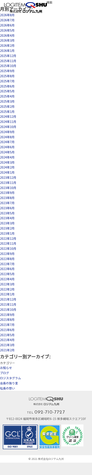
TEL (46, 412)
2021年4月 (7, 340)
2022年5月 (7, 274)
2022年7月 (7, 264)
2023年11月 (8, 182)
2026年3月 (7, 40)
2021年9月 (7, 314)
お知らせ (6, 368)
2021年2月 (7, 350)
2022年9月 (7, 253)
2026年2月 (7, 45)
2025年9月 (7, 71)
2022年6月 (7, 269)
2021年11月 (8, 304)
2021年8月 (7, 319)
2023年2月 (7, 228)
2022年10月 (8, 248)
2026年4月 (7, 35)
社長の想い (7, 388)
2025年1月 (7, 111)
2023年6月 (7, 208)
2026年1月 (7, 50)
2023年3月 (7, 223)
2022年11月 (8, 243)
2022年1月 (7, 294)
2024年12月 (8, 116)
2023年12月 (8, 177)
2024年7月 (7, 142)
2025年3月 (7, 101)
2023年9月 (7, 192)
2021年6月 (7, 330)
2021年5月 (7, 335)
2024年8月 (7, 137)
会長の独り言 (9, 383)
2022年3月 (7, 284)
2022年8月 (7, 259)
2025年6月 (7, 86)
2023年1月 (7, 233)
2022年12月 (8, 238)
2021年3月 (7, 345)
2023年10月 (8, 188)
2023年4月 (7, 218)
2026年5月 (7, 30)
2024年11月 (8, 121)
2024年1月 (7, 172)
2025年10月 (8, 66)
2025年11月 (8, 61)
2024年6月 (7, 147)
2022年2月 (7, 289)
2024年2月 (7, 167)
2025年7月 (7, 81)
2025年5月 (7, 91)
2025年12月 (8, 56)
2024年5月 (7, 152)
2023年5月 (7, 213)
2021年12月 (8, 299)
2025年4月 (7, 96)
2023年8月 (7, 198)
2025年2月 (7, 106)
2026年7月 (7, 20)
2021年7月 (7, 324)
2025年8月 (7, 76)
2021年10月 (8, 309)
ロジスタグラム (10, 378)
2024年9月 (7, 132)
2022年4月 (7, 279)
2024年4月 (7, 157)
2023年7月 (7, 203)
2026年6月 (7, 25)
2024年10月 (8, 127)
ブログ (4, 373)
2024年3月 (7, 162)
